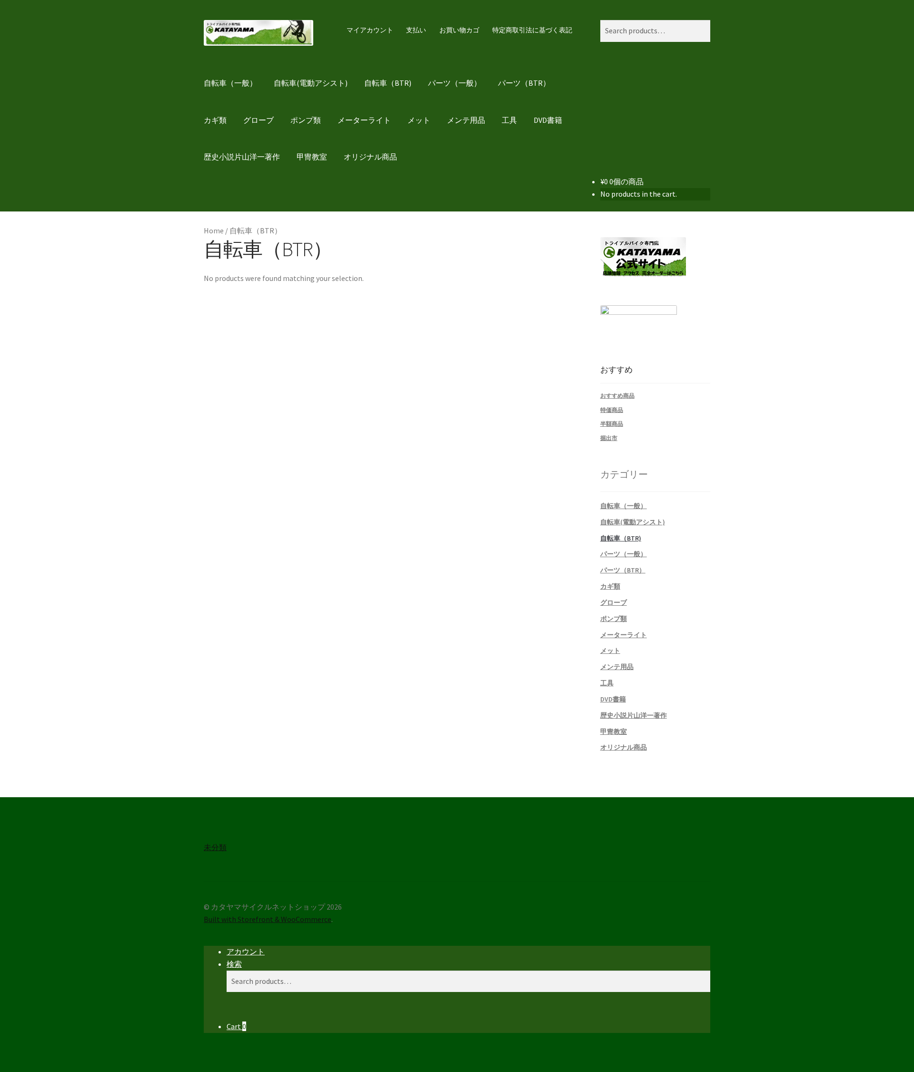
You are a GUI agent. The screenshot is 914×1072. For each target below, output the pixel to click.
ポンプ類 (305, 120)
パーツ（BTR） (524, 83)
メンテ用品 (466, 120)
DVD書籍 (548, 120)
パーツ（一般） (454, 83)
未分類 (215, 847)
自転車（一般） (230, 83)
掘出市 (608, 437)
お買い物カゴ (459, 30)
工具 (509, 120)
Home (214, 230)
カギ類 (215, 120)
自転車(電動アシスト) (311, 83)
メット (418, 120)
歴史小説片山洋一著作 (242, 156)
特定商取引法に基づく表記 (532, 30)
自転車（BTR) (387, 83)
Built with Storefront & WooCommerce (267, 919)
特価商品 (611, 409)
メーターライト (364, 120)
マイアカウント (370, 30)
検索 (234, 964)
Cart (236, 1026)
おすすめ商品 (617, 395)
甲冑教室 (312, 156)
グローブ (258, 120)
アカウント (246, 951)
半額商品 (611, 423)
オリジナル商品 (370, 156)
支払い (416, 30)
